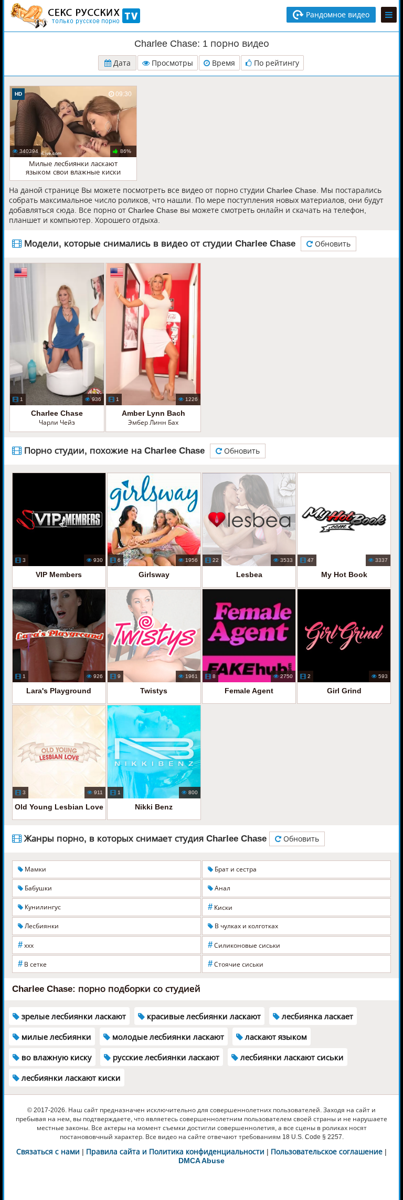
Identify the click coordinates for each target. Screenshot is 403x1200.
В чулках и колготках (245, 926)
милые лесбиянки (55, 1036)
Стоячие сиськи (235, 963)
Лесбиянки (41, 926)
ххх (26, 944)
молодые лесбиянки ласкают (167, 1036)
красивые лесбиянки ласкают (203, 1016)
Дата (121, 63)
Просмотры (171, 63)
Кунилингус (42, 907)
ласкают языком (275, 1036)
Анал (221, 888)
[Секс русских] (74, 16)
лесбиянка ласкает (316, 1016)
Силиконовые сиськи (244, 944)
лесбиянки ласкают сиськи (291, 1057)
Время (222, 63)
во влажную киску (55, 1057)
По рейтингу (275, 63)
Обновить (332, 244)
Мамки (34, 869)
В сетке (32, 963)
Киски (220, 906)
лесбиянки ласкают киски (70, 1077)
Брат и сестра (235, 869)
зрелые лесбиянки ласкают (72, 1016)
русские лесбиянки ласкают (165, 1057)
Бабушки (37, 888)
